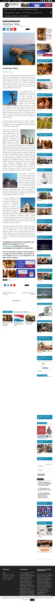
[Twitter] (49, 1)
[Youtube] (51, 1)
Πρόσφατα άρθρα (5, 21)
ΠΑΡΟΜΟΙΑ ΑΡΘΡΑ (7, 311)
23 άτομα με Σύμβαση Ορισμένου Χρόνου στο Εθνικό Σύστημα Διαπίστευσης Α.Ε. (44, 495)
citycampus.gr (17, 255)
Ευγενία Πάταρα (7, 26)
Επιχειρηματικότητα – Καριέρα (31, 9)
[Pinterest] (47, 1)
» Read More (39, 75)
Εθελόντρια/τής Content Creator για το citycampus (8, 324)
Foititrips (18, 21)
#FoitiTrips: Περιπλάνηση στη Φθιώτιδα (28, 293)
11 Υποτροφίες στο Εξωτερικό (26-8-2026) (44, 489)
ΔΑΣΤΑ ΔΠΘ (40, 479)
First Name (39, 470)
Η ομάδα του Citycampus (8, 577)
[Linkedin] (45, 1)
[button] (50, 12)
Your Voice (17, 12)
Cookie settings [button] (25, 599)
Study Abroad (8, 15)
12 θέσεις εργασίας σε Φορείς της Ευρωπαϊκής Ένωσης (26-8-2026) (44, 483)
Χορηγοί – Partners (7, 579)
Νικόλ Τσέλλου (9, 72)
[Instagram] (42, 1)
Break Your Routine (9, 12)
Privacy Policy (15, 15)
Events (40, 12)
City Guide (35, 12)
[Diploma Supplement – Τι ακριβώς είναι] (30, 318)
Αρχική (6, 9)
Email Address (40, 466)
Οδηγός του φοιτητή (26, 12)
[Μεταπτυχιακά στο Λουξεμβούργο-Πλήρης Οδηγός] (19, 318)
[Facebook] (40, 1)
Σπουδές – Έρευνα (12, 9)
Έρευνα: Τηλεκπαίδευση (24, 15)
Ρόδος (14, 279)
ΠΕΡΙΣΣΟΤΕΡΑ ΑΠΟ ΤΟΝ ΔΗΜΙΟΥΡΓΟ (21, 311)
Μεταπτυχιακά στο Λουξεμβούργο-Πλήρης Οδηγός (19, 324)
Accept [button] (32, 599)
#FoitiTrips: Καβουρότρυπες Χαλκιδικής (9, 293)
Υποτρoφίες (20, 9)
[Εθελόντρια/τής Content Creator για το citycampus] (8, 318)
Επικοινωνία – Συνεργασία (8, 575)
